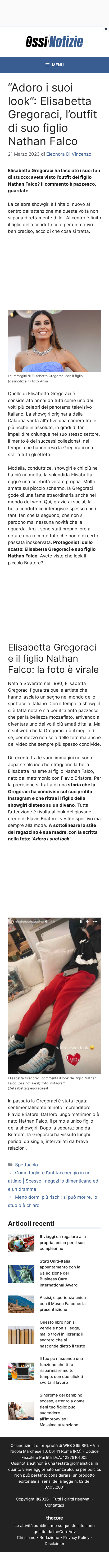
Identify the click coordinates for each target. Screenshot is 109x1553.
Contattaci (54, 1505)
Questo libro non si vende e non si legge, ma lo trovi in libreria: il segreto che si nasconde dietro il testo (62, 1334)
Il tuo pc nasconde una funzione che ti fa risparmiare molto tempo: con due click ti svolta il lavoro (61, 1370)
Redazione (49, 1537)
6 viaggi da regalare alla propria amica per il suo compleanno (63, 1242)
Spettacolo (26, 1164)
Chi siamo (26, 1537)
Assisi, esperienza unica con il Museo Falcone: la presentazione (63, 1303)
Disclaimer (55, 1543)
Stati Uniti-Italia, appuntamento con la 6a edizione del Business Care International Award (60, 1273)
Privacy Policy (76, 1537)
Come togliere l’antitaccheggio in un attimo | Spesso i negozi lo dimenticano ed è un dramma (53, 1181)
